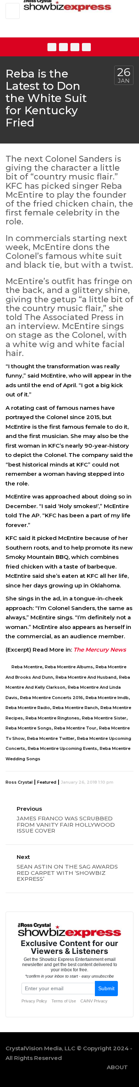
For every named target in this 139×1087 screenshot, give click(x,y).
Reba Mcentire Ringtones (52, 718)
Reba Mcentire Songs (29, 728)
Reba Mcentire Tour (75, 728)
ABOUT (117, 1067)
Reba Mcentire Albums (69, 666)
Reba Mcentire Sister (104, 718)
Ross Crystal (19, 782)
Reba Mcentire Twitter (51, 738)
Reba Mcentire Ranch (75, 707)
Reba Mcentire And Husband (86, 677)
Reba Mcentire (26, 666)
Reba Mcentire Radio (28, 707)
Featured (46, 782)
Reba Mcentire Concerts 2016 (51, 697)
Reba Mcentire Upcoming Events (62, 748)
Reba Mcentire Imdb (107, 697)
